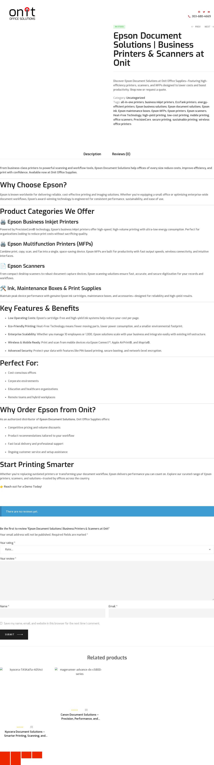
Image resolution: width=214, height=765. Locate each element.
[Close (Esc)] (37, 755)
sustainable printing (185, 119)
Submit (10, 634)
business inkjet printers (159, 102)
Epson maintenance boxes (134, 111)
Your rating (7, 543)
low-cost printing (178, 115)
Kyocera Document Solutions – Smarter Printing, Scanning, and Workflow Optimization (24, 736)
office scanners (122, 119)
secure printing (161, 119)
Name (4, 606)
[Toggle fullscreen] (16, 755)
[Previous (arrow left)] (5, 761)
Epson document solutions (184, 106)
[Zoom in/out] (5, 755)
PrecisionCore (142, 119)
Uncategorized (135, 98)
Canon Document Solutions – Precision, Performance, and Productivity (80, 718)
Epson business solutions (151, 106)
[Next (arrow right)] (16, 761)
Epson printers (177, 111)
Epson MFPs (158, 111)
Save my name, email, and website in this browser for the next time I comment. (52, 623)
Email (113, 606)
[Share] (26, 755)
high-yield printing (154, 115)
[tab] (92, 154)
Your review (8, 558)
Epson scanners (196, 111)
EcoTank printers (185, 102)
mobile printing (199, 115)
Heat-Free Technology (127, 115)
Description (92, 154)
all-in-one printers (132, 102)
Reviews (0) (121, 154)
